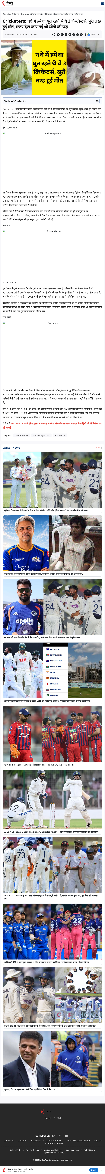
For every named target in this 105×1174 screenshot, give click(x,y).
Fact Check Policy (32, 1150)
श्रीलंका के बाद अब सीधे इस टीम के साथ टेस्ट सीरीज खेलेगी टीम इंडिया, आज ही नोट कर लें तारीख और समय (46, 510)
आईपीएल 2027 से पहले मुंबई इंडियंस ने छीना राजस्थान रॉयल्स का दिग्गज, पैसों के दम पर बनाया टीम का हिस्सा (46, 962)
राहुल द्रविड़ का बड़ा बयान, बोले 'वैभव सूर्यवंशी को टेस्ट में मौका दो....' (31, 1089)
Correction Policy (72, 1150)
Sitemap (97, 1141)
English (47, 1118)
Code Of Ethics (89, 1150)
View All (96, 447)
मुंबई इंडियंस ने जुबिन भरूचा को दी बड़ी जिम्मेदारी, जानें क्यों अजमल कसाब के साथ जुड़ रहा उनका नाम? (43, 573)
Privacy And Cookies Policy (78, 1141)
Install (94, 1170)
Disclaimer (36, 1141)
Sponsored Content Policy (54, 1152)
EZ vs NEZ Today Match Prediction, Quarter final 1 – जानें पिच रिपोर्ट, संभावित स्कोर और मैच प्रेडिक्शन (51, 831)
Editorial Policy (15, 1150)
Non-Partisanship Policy (53, 1150)
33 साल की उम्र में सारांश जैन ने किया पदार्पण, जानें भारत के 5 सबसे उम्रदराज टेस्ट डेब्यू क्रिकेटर (42, 637)
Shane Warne (22, 435)
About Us (22, 1141)
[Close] (101, 1170)
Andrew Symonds (41, 435)
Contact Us (9, 1141)
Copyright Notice (53, 1141)
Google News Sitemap (54, 1143)
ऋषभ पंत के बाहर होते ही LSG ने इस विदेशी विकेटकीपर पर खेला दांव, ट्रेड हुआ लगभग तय (39, 764)
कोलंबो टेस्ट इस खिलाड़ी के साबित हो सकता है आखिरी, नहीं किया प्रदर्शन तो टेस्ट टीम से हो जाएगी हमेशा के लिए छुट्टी (50, 1025)
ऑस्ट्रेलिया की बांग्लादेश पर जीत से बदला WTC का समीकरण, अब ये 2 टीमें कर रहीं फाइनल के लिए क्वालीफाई (47, 701)
